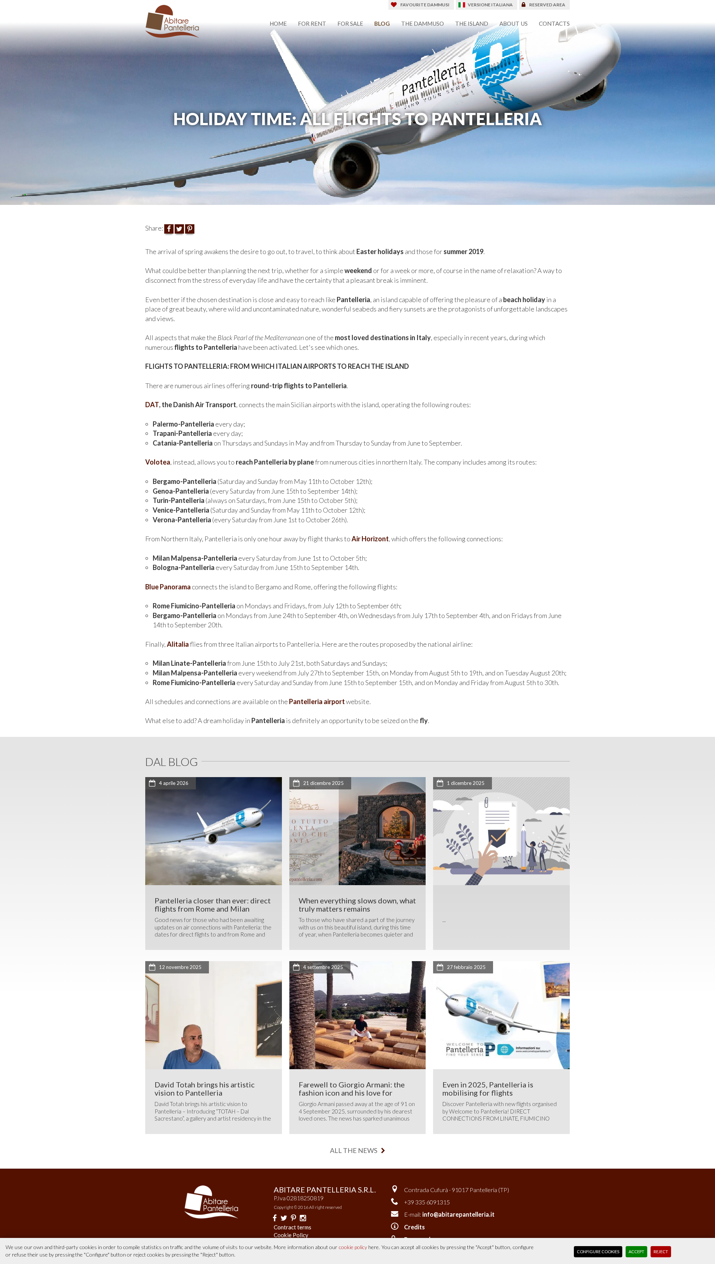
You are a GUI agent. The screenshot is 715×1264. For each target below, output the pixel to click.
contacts (554, 23)
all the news (353, 1150)
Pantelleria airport (317, 701)
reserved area (547, 4)
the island (471, 23)
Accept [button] (636, 1251)
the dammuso (422, 23)
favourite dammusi (424, 4)
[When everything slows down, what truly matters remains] (357, 831)
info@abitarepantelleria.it (458, 1214)
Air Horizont (370, 539)
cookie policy (353, 1247)
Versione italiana (490, 4)
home (278, 23)
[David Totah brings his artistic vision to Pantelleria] (213, 1015)
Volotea (157, 462)
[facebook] (275, 1218)
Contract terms (292, 1227)
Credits (414, 1226)
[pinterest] (293, 1218)
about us (513, 23)
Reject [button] (661, 1251)
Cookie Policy (291, 1235)
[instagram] (303, 1218)
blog (382, 23)
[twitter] (283, 1218)
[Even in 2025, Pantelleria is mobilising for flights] (501, 1015)
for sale (350, 23)
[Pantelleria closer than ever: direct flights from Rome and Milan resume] (213, 831)
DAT (152, 404)
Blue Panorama (168, 587)
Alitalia (178, 644)
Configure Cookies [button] (598, 1251)
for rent (312, 23)
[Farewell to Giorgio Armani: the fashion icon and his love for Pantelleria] (357, 1015)
